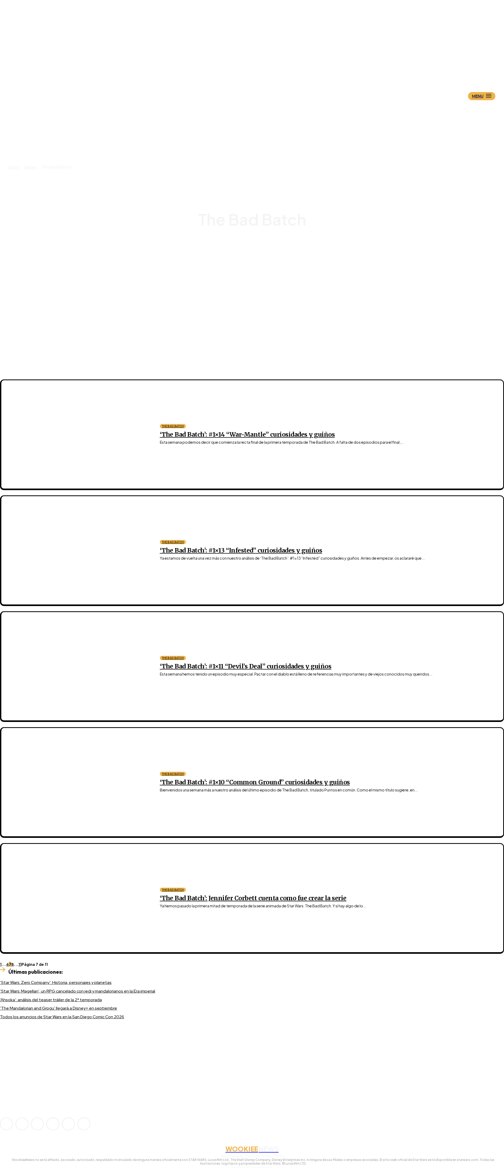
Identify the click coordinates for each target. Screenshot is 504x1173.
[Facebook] (21, 1123)
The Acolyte (256, 285)
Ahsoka (256, 247)
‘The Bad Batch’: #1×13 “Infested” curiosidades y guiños (241, 550)
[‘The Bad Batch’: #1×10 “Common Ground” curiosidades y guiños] (76, 782)
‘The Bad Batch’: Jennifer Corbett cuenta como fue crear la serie (253, 898)
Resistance (256, 271)
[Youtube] (83, 1123)
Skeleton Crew (257, 275)
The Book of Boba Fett (257, 289)
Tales (256, 280)
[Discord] (14, 1082)
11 (20, 964)
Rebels (256, 266)
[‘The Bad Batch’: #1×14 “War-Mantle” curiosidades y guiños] (76, 434)
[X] (68, 1123)
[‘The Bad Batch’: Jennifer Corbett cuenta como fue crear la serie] (76, 898)
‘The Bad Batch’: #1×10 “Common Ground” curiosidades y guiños (255, 782)
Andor (256, 252)
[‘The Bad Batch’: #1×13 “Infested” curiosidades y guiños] (76, 550)
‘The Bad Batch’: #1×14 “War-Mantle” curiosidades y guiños (247, 434)
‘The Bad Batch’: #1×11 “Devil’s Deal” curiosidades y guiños (246, 666)
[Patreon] (37, 1123)
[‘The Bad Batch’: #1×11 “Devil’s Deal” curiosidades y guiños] (76, 666)
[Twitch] (52, 1123)
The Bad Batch (173, 426)
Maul (257, 261)
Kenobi (256, 256)
